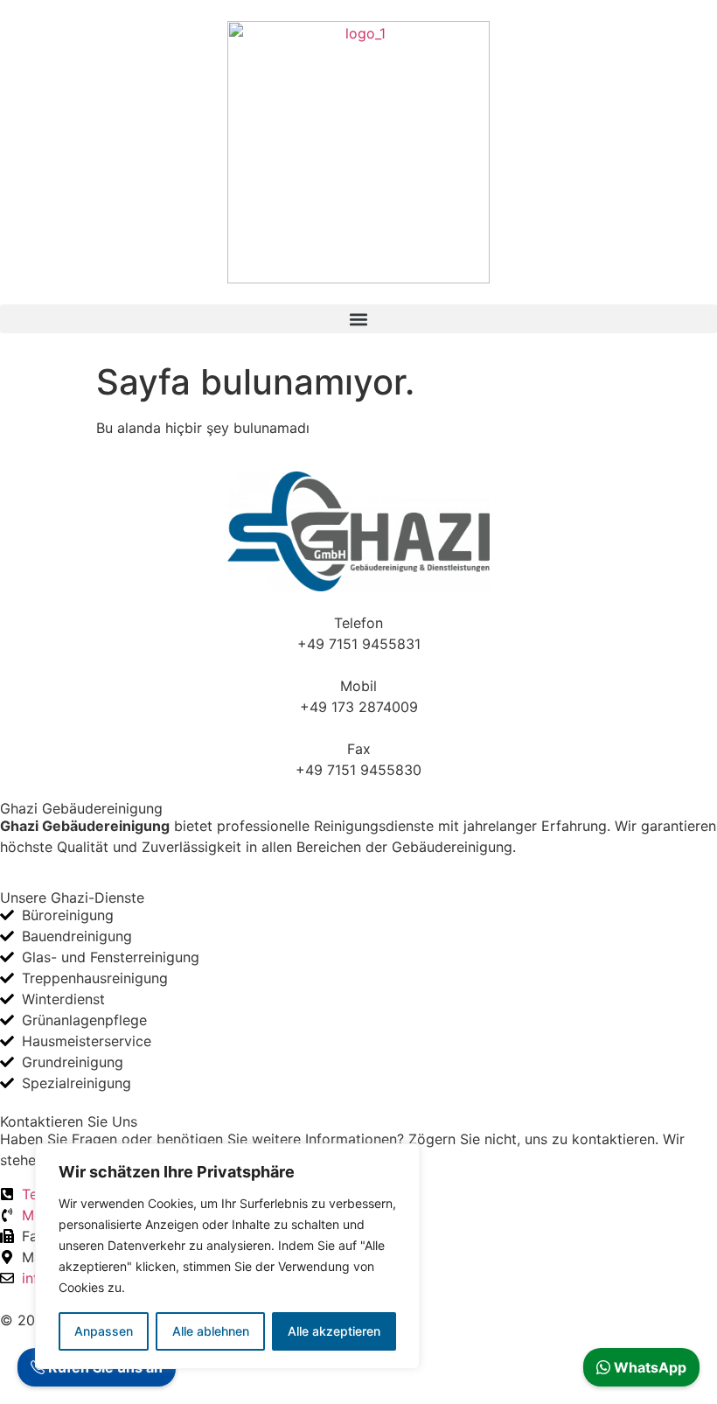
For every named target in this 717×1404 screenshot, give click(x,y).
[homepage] (358, 152)
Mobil (358, 686)
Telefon (358, 623)
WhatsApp (648, 1367)
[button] (358, 318)
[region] (227, 1256)
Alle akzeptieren (334, 1331)
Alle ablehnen (210, 1331)
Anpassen (103, 1331)
